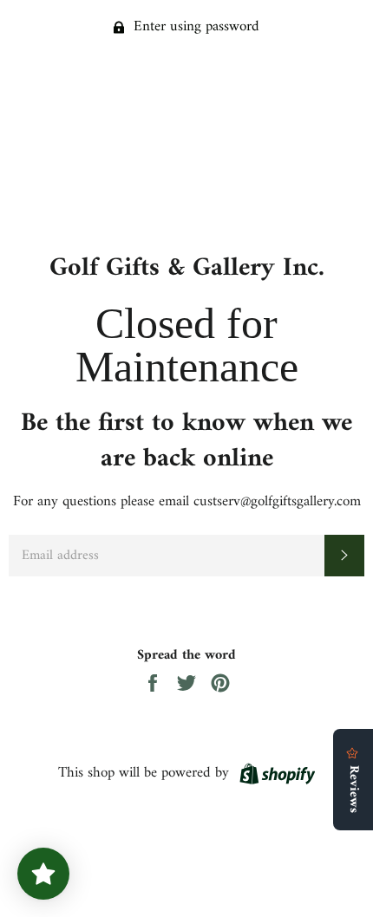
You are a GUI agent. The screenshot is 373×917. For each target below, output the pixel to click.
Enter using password (194, 27)
